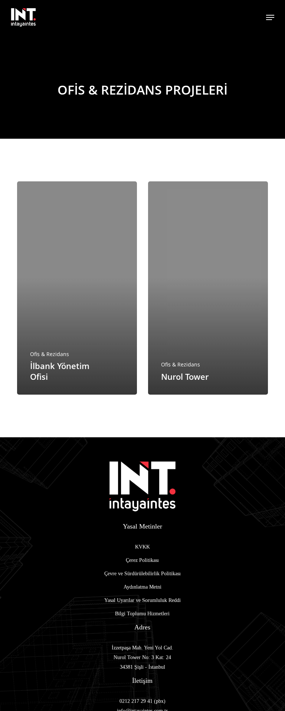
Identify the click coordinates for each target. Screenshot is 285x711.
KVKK (142, 547)
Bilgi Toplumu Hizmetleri (142, 613)
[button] (270, 17)
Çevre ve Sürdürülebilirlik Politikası (142, 573)
